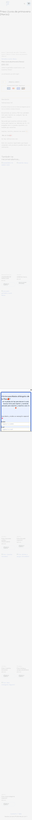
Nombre (3, 421)
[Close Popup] (31, 390)
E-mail (2, 427)
